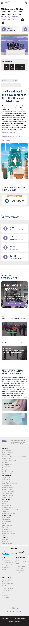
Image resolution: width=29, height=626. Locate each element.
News (4, 523)
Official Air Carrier (7, 497)
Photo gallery (6, 517)
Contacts (5, 541)
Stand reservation (7, 487)
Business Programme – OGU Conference (14, 456)
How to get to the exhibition (10, 509)
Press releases (6, 521)
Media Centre (6, 515)
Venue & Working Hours (9, 460)
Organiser (5, 537)
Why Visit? (5, 501)
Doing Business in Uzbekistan (10, 470)
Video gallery (6, 519)
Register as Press (7, 525)
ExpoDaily (5, 462)
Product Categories (8, 452)
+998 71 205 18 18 (7, 588)
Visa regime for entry (8, 482)
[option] (15, 200)
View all (23, 342)
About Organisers (7, 543)
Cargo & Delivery (7, 493)
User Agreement (7, 565)
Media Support (6, 466)
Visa (3, 535)
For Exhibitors (6, 475)
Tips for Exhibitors (7, 495)
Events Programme (7, 468)
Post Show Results (7, 472)
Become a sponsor (14, 304)
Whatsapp (5, 595)
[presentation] (13, 53)
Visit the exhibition (7, 507)
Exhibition (5, 448)
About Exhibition (7, 450)
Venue (4, 503)
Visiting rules (5, 511)
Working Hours (6, 485)
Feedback (5, 539)
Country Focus (6, 529)
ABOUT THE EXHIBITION (8, 132)
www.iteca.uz (6, 600)
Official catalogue (7, 474)
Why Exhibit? (6, 478)
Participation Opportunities (10, 484)
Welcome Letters (7, 464)
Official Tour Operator (8, 513)
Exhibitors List (6, 454)
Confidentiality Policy (21, 618)
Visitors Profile (6, 480)
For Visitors (6, 499)
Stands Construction (8, 491)
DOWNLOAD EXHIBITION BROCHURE (12, 136)
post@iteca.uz (6, 597)
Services (5, 527)
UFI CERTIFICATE (6, 140)
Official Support (6, 458)
